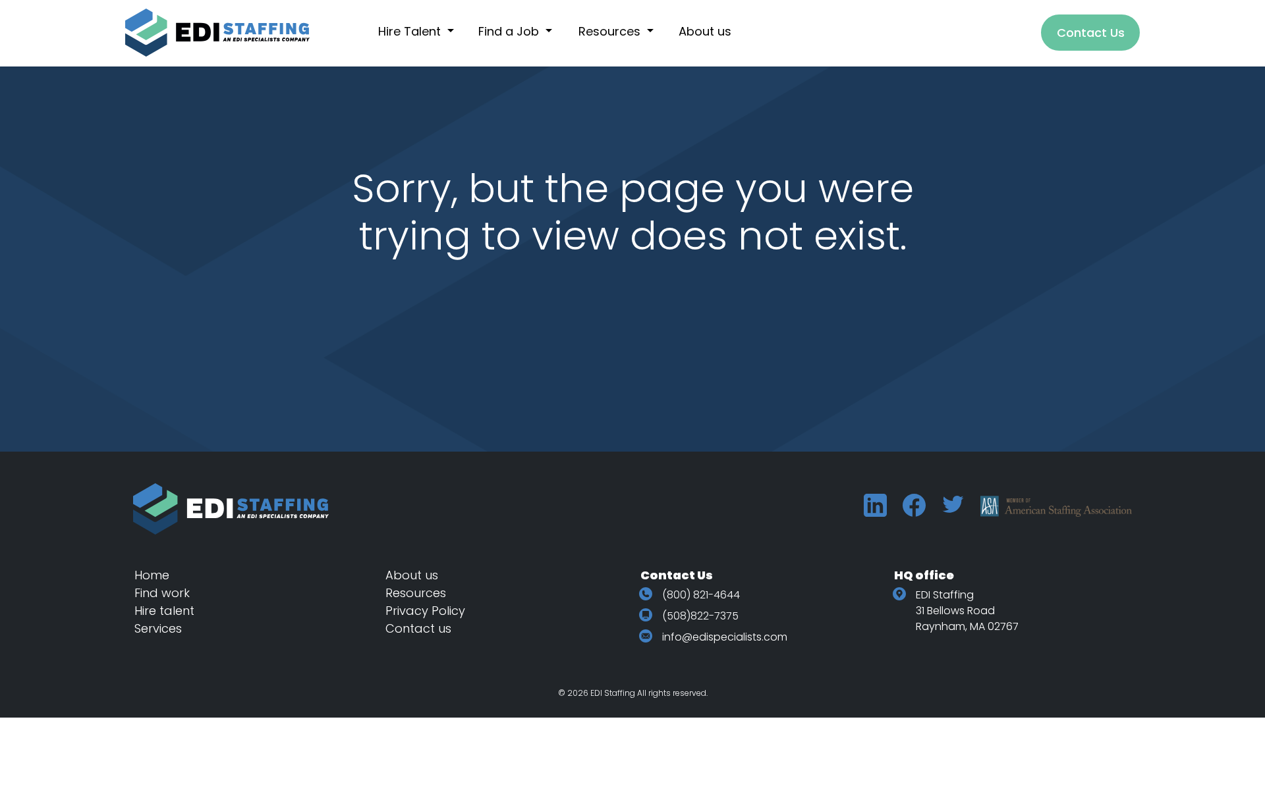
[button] (423, 31)
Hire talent (164, 610)
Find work (162, 593)
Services (158, 628)
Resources (415, 593)
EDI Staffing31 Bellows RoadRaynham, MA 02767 (967, 610)
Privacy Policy (425, 610)
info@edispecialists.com (724, 637)
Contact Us (1091, 32)
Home (151, 575)
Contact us (418, 628)
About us (411, 575)
